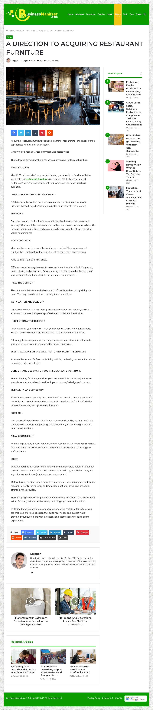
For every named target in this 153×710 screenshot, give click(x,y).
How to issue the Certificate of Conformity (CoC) (79, 669)
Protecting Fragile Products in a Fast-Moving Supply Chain (133, 88)
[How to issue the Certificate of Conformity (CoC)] (83, 656)
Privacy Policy (93, 698)
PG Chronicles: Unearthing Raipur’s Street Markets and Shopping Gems (51, 671)
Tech (125, 14)
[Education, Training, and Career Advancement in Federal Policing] (116, 192)
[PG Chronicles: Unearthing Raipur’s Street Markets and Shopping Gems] (53, 656)
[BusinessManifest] (32, 14)
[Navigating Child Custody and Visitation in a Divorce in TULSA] (23, 656)
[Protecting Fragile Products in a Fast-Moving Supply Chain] (116, 86)
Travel (138, 14)
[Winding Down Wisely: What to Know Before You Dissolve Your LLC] (116, 165)
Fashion (101, 14)
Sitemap (118, 698)
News (118, 14)
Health (110, 14)
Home (70, 14)
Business (79, 14)
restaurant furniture (37, 179)
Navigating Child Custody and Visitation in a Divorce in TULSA (23, 669)
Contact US (107, 698)
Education (90, 14)
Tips (132, 14)
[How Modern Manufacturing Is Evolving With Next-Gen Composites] (116, 139)
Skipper (15, 61)
